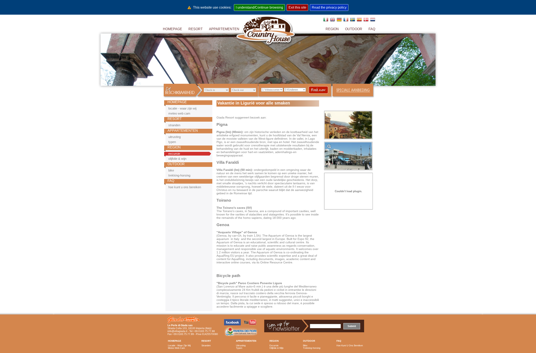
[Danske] (365, 21)
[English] (332, 21)
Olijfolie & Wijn (276, 348)
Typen (239, 348)
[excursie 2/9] (348, 168)
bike (171, 170)
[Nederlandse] (372, 21)
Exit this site (297, 7)
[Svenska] (352, 21)
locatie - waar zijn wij (182, 108)
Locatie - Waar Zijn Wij (179, 345)
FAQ (171, 181)
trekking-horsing (179, 175)
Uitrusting (241, 345)
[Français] (345, 21)
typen (172, 142)
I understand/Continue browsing (259, 7)
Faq (371, 29)
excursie (174, 153)
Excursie (273, 345)
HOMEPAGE (172, 29)
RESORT (175, 119)
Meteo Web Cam (176, 348)
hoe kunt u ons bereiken (184, 187)
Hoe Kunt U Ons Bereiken (349, 345)
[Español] (359, 21)
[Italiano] (325, 21)
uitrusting (174, 137)
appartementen (224, 29)
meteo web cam (179, 113)
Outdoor (353, 29)
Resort (195, 29)
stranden (174, 125)
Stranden (206, 345)
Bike (305, 345)
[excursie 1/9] (348, 137)
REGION (332, 29)
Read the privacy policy (329, 7)
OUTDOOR (176, 164)
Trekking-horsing (311, 348)
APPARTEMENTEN (183, 130)
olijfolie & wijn (177, 158)
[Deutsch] (339, 21)
